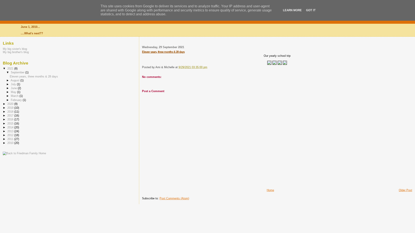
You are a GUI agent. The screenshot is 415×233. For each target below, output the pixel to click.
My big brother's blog (16, 52)
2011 (10, 139)
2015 (10, 123)
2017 (10, 115)
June (14, 88)
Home (270, 190)
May (14, 92)
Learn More (292, 10)
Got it (311, 10)
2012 (10, 135)
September (18, 72)
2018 (10, 111)
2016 (10, 119)
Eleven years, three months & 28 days (163, 52)
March (15, 96)
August (15, 80)
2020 (10, 103)
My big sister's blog (15, 48)
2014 (10, 127)
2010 (10, 143)
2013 (10, 131)
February (17, 100)
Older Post (405, 190)
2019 (10, 107)
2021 (10, 68)
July (14, 84)
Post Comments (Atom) (174, 198)
